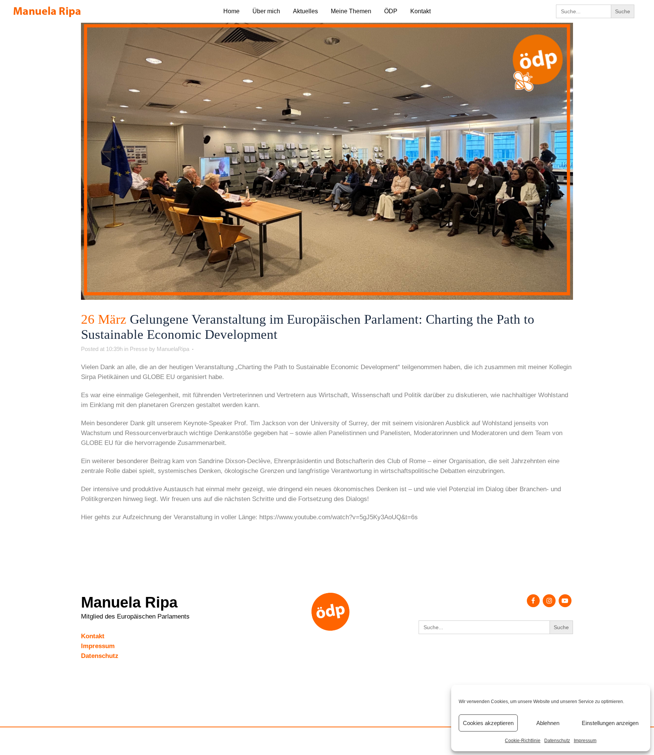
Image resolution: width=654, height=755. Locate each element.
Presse (139, 349)
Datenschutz (557, 740)
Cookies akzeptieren (488, 723)
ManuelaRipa (173, 349)
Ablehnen (547, 723)
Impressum (585, 740)
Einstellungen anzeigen (610, 723)
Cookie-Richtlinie (522, 740)
